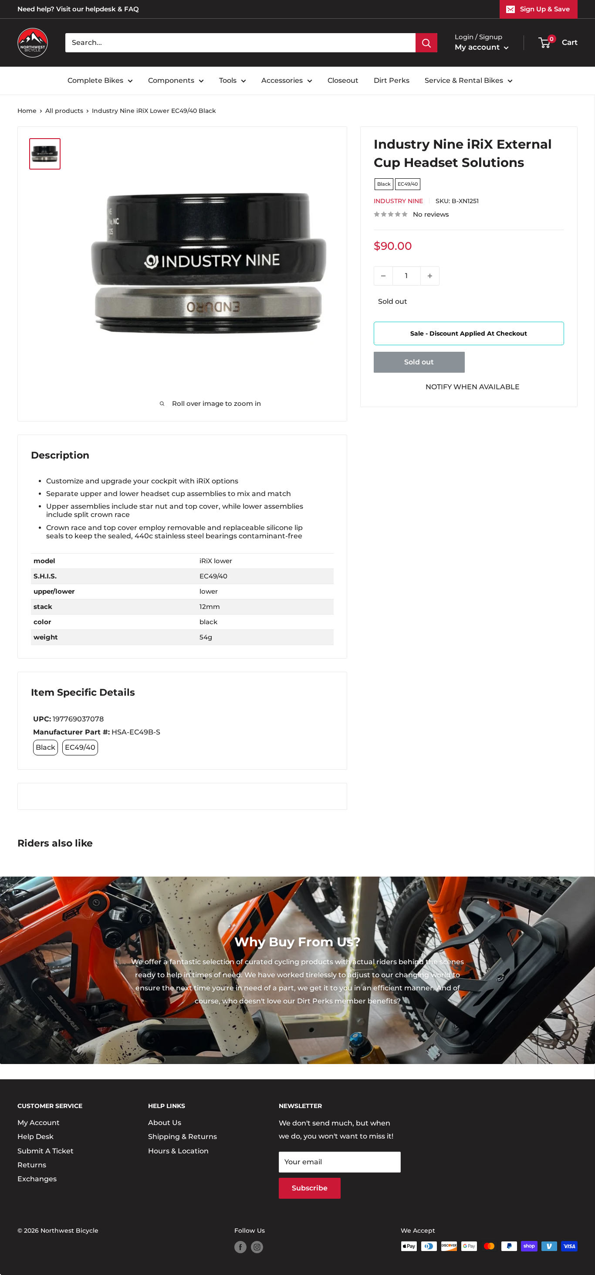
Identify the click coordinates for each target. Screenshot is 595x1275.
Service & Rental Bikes (464, 80)
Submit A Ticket (45, 1151)
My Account (38, 1123)
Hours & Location (178, 1151)
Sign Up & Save (545, 9)
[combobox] (240, 42)
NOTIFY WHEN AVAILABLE (473, 387)
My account (478, 47)
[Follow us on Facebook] (240, 1247)
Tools (228, 80)
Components (171, 80)
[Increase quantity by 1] (430, 276)
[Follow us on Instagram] (257, 1247)
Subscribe (310, 1188)
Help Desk (35, 1136)
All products (64, 111)
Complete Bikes (95, 80)
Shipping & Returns (182, 1136)
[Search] (426, 42)
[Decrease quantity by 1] (383, 276)
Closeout (343, 80)
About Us (164, 1123)
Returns (31, 1165)
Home (27, 111)
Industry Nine (398, 201)
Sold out (419, 362)
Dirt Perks (391, 80)
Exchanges (37, 1179)
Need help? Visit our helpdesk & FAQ (78, 9)
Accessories (282, 80)
